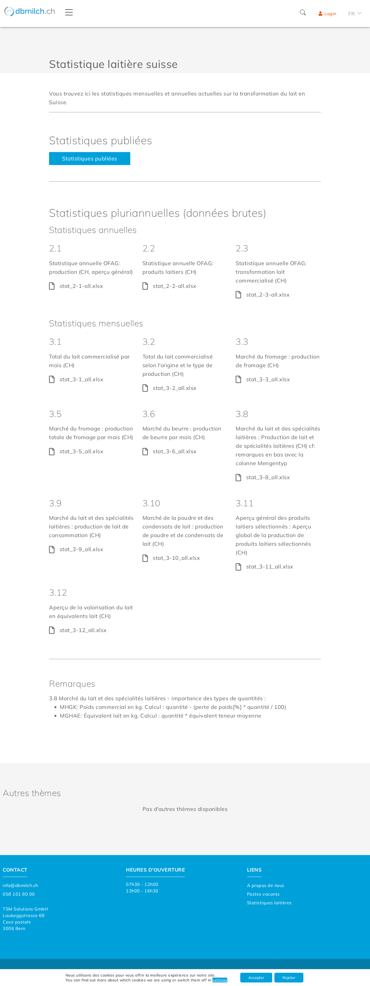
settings (219, 980)
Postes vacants (263, 894)
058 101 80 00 (19, 894)
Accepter (256, 977)
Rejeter (289, 977)
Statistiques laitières (269, 902)
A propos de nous (265, 885)
